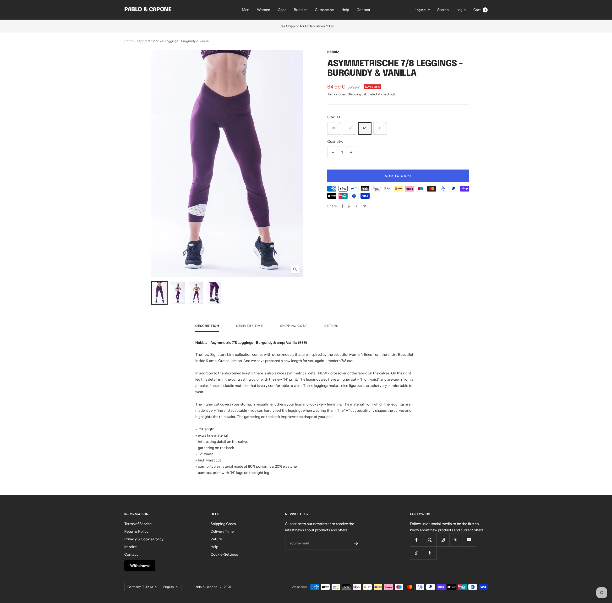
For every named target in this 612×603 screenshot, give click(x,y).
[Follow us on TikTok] (416, 552)
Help (345, 9)
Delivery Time (249, 326)
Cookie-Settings (224, 554)
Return (331, 326)
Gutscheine (324, 9)
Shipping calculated (362, 94)
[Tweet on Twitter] (357, 206)
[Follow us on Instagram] (442, 539)
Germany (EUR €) (140, 587)
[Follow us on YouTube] (469, 539)
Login (461, 9)
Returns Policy (136, 531)
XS (334, 128)
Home (128, 41)
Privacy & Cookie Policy (144, 539)
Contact (363, 9)
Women (263, 9)
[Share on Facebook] (343, 206)
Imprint (130, 546)
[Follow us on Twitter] (429, 539)
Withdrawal (140, 565)
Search (443, 9)
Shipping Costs (223, 523)
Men (245, 9)
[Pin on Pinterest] (349, 206)
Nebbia (333, 52)
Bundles (300, 9)
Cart (479, 9)
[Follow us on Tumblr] (429, 552)
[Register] (356, 543)
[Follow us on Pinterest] (456, 539)
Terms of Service (138, 523)
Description (207, 326)
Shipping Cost (293, 326)
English (420, 10)
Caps (282, 9)
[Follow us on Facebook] (416, 539)
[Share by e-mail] (364, 206)
